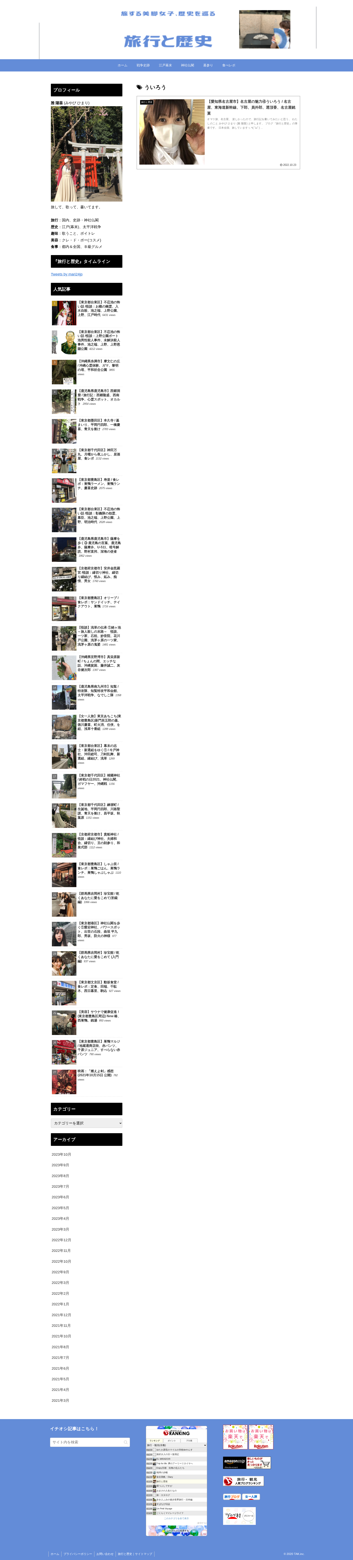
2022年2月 (60, 1293)
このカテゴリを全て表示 (176, 1518)
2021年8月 (60, 1347)
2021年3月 (60, 1400)
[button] (125, 1442)
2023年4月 (60, 1219)
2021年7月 (60, 1358)
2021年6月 (60, 1368)
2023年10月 (61, 1154)
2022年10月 (61, 1261)
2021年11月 (61, 1326)
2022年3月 (60, 1283)
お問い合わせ (105, 1554)
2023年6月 (60, 1197)
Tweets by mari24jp (67, 274)
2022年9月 (60, 1272)
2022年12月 (61, 1240)
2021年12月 (61, 1315)
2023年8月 (60, 1176)
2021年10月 (61, 1336)
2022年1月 (60, 1304)
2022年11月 (61, 1251)
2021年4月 (60, 1390)
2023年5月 (60, 1208)
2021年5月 (60, 1379)
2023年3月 (60, 1229)
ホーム (55, 1554)
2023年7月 (60, 1186)
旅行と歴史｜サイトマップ (135, 1554)
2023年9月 (60, 1165)
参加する (202, 1523)
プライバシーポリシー (78, 1554)
